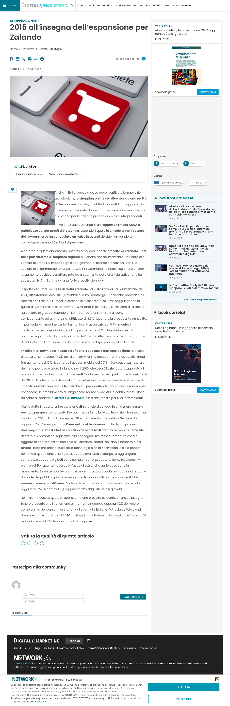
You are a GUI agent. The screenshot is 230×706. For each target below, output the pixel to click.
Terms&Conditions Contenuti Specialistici (111, 648)
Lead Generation (125, 5)
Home (14, 49)
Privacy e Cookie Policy (70, 648)
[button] (10, 5)
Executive (28, 49)
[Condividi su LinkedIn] (17, 59)
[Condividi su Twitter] (23, 59)
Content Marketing (150, 5)
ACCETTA (184, 687)
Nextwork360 (21, 663)
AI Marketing (104, 5)
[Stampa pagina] (42, 59)
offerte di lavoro (68, 398)
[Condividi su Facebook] (11, 59)
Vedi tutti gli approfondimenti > (201, 299)
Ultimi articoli (85, 5)
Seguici (71, 640)
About (17, 648)
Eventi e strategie (50, 49)
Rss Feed (49, 648)
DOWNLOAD (208, 92)
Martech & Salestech (178, 5)
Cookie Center (148, 648)
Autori (27, 648)
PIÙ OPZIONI (184, 699)
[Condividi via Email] (29, 59)
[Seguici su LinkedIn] (89, 640)
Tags (37, 648)
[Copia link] (36, 59)
